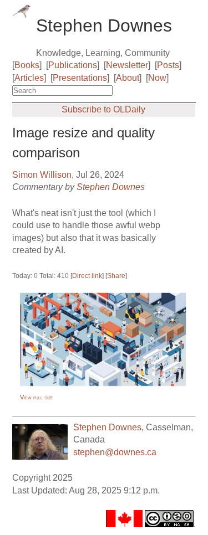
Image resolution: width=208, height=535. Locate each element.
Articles (29, 78)
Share (116, 276)
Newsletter (127, 65)
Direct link (87, 276)
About (127, 78)
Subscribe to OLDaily (103, 109)
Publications (72, 65)
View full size (36, 397)
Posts (168, 65)
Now (157, 78)
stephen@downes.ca (114, 452)
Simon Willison (42, 174)
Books (26, 65)
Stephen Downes (111, 187)
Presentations (80, 78)
